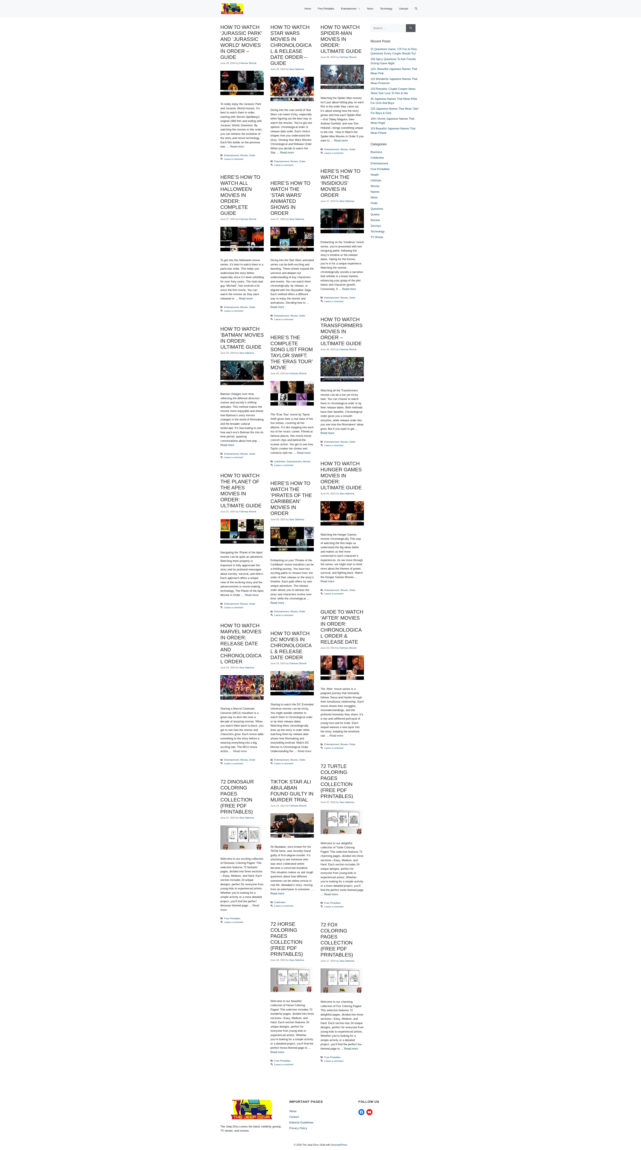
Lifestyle (403, 8)
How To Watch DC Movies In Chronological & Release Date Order (291, 645)
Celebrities (279, 461)
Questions (377, 208)
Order (252, 155)
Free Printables (326, 8)
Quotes (375, 214)
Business (376, 152)
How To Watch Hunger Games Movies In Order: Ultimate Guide (341, 475)
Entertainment (348, 8)
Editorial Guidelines (301, 1122)
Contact (294, 1116)
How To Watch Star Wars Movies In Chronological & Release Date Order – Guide (291, 45)
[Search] (410, 28)
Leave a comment (233, 159)
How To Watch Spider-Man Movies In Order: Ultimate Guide (341, 39)
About (292, 1111)
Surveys (376, 225)
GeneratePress (339, 1144)
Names (375, 191)
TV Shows (377, 237)
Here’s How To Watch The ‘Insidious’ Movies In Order (340, 183)
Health (375, 174)
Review (375, 220)
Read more (237, 146)
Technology (386, 8)
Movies (244, 155)
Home (307, 8)
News (370, 8)
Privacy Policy (298, 1128)
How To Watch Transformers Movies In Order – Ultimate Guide (341, 331)
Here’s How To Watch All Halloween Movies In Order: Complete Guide (240, 195)
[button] (416, 9)
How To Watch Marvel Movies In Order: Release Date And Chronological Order (241, 643)
